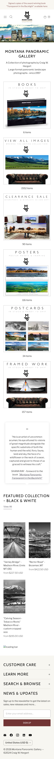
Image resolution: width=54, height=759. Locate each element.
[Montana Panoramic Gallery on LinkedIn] (25, 735)
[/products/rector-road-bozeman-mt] (40, 540)
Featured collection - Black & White (26, 498)
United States (16, 742)
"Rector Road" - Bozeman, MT (37, 564)
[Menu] (5, 16)
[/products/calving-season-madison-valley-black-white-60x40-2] (14, 596)
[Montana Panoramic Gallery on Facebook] (13, 735)
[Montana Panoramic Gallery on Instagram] (19, 735)
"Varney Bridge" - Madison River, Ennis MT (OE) (14, 565)
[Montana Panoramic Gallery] (27, 17)
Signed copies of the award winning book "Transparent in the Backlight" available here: (27, 4)
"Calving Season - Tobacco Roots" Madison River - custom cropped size (12, 625)
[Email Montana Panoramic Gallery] (6, 735)
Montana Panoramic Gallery (26, 749)
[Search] (11, 16)
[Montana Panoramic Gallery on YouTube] (32, 735)
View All (7, 506)
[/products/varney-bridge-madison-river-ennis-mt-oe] (14, 540)
